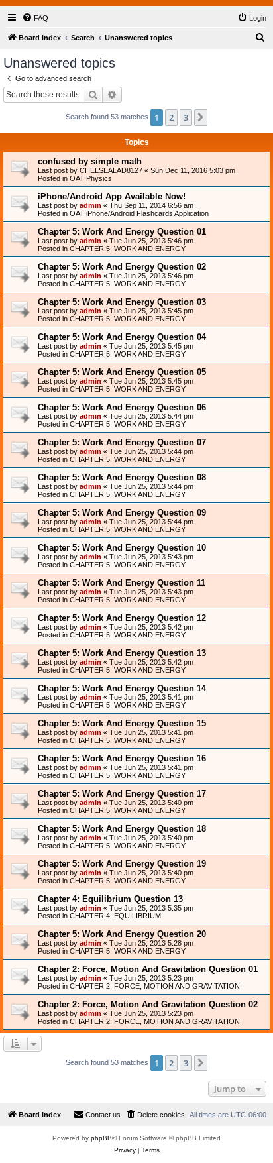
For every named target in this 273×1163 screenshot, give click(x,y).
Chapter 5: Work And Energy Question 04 (122, 337)
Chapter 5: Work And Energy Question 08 (122, 477)
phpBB (101, 1138)
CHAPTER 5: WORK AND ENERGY (128, 248)
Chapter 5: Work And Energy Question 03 (122, 302)
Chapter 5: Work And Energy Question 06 (122, 407)
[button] (200, 117)
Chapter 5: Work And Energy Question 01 (122, 232)
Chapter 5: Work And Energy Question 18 (122, 829)
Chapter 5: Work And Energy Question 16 (122, 758)
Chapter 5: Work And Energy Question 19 (122, 864)
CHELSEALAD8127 (111, 170)
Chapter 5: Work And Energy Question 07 (122, 442)
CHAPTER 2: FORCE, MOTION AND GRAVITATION (155, 986)
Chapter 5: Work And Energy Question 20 (122, 934)
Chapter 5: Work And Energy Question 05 (122, 372)
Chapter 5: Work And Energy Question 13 (122, 653)
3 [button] (186, 117)
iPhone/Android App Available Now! (112, 196)
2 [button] (171, 117)
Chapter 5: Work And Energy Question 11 (121, 583)
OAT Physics (91, 178)
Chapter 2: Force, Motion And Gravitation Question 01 (148, 969)
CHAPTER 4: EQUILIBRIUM (115, 916)
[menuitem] (35, 18)
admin (90, 205)
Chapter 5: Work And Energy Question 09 (122, 513)
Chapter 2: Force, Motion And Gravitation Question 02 (148, 1004)
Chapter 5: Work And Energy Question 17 (122, 794)
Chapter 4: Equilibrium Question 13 (110, 899)
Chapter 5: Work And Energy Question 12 (122, 618)
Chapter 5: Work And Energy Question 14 (122, 688)
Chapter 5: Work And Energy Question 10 (122, 548)
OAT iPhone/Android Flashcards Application (139, 213)
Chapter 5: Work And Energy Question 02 (122, 267)
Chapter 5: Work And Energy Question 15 (122, 723)
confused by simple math (90, 161)
